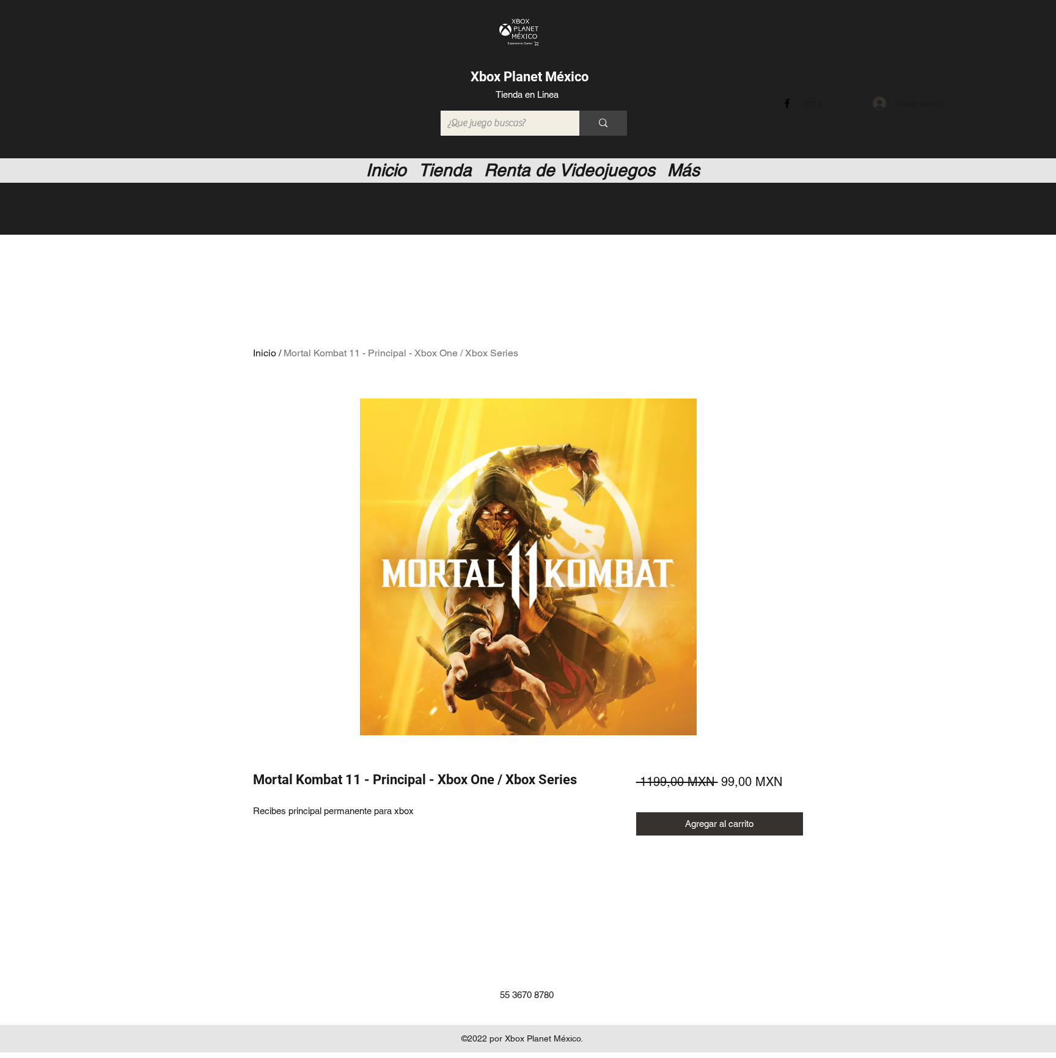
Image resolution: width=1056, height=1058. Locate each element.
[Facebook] (787, 103)
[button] (816, 102)
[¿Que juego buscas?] (603, 123)
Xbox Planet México (529, 76)
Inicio (264, 353)
